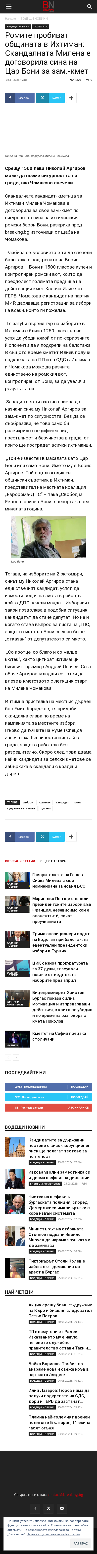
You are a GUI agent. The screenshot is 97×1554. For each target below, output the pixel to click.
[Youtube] (62, 1509)
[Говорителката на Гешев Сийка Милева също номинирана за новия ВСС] (17, 880)
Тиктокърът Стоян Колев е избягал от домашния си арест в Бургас (57, 1266)
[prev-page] (8, 1058)
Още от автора (53, 861)
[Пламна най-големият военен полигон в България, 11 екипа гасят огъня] (15, 1424)
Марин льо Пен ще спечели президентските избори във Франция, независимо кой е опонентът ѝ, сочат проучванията (61, 910)
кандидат (62, 802)
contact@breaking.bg (65, 1494)
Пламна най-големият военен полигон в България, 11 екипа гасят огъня (59, 1422)
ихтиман (44, 802)
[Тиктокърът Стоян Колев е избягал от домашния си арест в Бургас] (15, 1268)
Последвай (80, 1086)
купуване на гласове (21, 808)
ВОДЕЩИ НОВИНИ (34, 18)
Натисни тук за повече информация (53, 1534)
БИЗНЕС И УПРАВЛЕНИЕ (14, 1003)
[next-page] (16, 1058)
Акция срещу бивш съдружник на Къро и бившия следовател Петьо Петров (60, 1310)
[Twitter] (48, 1509)
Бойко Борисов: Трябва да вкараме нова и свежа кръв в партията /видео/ (59, 1369)
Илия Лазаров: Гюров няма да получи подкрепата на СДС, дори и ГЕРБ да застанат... (59, 1396)
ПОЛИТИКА (41, 26)
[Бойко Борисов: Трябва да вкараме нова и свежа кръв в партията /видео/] (15, 1371)
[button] (8, 6)
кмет (77, 802)
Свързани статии (20, 861)
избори (28, 802)
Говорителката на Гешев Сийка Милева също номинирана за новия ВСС (58, 880)
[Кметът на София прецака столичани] (17, 1039)
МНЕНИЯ (12, 1045)
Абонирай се (78, 1107)
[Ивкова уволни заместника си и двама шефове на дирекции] (15, 1179)
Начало (10, 18)
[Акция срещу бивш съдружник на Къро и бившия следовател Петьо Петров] (15, 1312)
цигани (45, 808)
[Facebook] (35, 1509)
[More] (71, 98)
